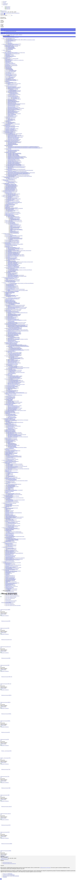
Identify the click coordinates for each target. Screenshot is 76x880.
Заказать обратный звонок (5, 12)
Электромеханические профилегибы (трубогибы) (18, 329)
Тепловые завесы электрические (14, 160)
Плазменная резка (11, 260)
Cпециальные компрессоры (10, 187)
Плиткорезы (7, 290)
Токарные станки (8, 374)
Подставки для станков (10, 385)
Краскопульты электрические (11, 472)
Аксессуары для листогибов (15, 353)
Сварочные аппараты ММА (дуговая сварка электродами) (20, 261)
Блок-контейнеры (11, 268)
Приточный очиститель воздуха (14, 142)
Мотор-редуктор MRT (4, 665)
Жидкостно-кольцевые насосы (14, 103)
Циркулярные (8, 294)
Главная (4, 561)
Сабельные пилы (8, 495)
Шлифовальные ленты (9, 199)
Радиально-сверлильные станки (14, 332)
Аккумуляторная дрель (12, 484)
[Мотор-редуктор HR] (5, 732)
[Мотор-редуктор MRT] (5, 658)
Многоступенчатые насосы (13, 101)
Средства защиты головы (10, 552)
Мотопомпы (7, 83)
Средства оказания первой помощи (12, 528)
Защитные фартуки (9, 557)
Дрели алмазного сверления (11, 490)
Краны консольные (11, 429)
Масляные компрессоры (10, 188)
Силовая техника (6, 233)
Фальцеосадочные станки (13, 363)
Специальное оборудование (11, 388)
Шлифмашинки (8, 498)
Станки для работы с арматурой (11, 335)
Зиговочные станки (12, 351)
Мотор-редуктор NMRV (5, 609)
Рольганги (12, 304)
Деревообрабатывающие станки (11, 295)
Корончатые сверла (9, 508)
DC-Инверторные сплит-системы (14, 134)
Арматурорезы (11, 338)
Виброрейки (10, 474)
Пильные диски (8, 192)
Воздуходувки (8, 72)
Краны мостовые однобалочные (14, 456)
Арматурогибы (11, 336)
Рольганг (7, 41)
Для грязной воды (16, 97)
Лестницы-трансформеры (10, 79)
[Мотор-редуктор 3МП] (5, 787)
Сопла (11, 220)
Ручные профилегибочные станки (14, 328)
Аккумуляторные (11, 122)
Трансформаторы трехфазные (11, 245)
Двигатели (7, 62)
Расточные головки (9, 513)
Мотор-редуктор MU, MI (5, 646)
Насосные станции (14, 89)
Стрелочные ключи (11, 416)
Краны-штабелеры (12, 458)
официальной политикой (45, 867)
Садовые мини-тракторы (10, 63)
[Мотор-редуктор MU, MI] (5, 639)
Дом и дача (5, 50)
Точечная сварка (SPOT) (12, 258)
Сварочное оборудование (10, 247)
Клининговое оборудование (9, 179)
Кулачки (7, 524)
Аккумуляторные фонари (10, 503)
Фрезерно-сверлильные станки (14, 383)
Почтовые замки (8, 505)
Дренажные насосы (14, 96)
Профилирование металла (13, 316)
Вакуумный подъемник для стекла (15, 435)
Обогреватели (8, 67)
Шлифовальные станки (12, 322)
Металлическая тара (9, 35)
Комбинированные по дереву (13, 298)
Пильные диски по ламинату (14, 201)
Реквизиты (5, 4)
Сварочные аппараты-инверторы (14, 251)
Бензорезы (7, 483)
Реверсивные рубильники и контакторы (16, 289)
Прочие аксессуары (14, 232)
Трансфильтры (8, 240)
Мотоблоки (7, 76)
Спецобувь (7, 531)
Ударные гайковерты (12, 482)
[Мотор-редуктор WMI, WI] (6, 676)
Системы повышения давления (14, 91)
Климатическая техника (8, 132)
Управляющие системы (14, 212)
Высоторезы (7, 59)
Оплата (4, 2)
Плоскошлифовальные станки (11, 323)
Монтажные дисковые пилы (11, 420)
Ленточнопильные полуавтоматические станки (18, 324)
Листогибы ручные (14, 356)
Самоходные (12, 71)
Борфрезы (7, 201)
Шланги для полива (9, 69)
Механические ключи (12, 417)
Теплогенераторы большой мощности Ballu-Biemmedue (20, 176)
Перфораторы (8, 492)
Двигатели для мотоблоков (13, 209)
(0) (1, 610)
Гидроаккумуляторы (12, 86)
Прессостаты (10, 88)
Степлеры (7, 474)
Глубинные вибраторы (12, 477)
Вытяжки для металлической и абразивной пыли (18, 330)
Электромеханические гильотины (17, 372)
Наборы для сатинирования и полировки (14, 208)
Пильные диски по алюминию (14, 193)
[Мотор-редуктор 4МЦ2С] (5, 695)
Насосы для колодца (12, 114)
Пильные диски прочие (12, 198)
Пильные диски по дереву (13, 194)
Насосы (6, 85)
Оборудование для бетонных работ (12, 445)
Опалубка (7, 393)
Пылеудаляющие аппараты (10, 286)
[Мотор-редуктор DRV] (5, 621)
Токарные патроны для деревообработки (13, 512)
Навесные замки (8, 504)
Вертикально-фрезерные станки (14, 379)
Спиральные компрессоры (10, 184)
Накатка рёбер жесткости (13, 359)
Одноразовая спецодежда (10, 581)
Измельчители (8, 61)
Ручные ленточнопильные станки (14, 309)
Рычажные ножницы (12, 340)
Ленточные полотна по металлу (12, 568)
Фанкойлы (10, 168)
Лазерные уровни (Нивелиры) (11, 130)
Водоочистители (8, 66)
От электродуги (8, 530)
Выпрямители (8, 234)
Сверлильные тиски (12, 370)
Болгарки (7, 477)
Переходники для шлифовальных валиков (17, 538)
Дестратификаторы (11, 159)
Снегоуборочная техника (10, 119)
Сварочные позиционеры (13, 311)
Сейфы (6, 279)
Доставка (5, 1)
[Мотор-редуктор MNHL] (5, 713)
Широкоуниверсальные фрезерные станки (17, 410)
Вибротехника (8, 438)
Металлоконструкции (7, 28)
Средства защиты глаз (9, 553)
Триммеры (7, 118)
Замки (4, 503)
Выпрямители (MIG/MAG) (13, 254)
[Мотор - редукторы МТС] (6, 750)
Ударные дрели (11, 489)
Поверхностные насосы (12, 92)
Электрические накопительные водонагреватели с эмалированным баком (22, 146)
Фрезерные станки (9, 378)
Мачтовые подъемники (12, 424)
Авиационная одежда (9, 529)
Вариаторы (7, 463)
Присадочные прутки (14, 223)
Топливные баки (11, 274)
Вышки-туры (8, 396)
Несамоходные (13, 76)
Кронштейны (10, 49)
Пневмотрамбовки (9, 418)
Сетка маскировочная (12, 437)
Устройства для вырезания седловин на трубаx (17, 320)
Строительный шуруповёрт (10, 422)
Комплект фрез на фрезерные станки (12, 525)
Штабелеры (10, 400)
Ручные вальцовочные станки (16, 344)
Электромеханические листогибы (17, 358)
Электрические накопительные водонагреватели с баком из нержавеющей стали (24, 147)
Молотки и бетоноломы (10, 449)
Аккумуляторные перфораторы (14, 531)
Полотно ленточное (9, 206)
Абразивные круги (9, 214)
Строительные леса (9, 398)
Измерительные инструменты (9, 125)
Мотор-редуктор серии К (5, 813)
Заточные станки (8, 299)
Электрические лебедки (10, 480)
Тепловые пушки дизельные (13, 155)
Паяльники (7, 246)
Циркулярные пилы (9, 476)
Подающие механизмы (12, 256)
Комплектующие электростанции (12, 267)
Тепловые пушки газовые (13, 154)
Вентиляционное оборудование (12, 177)
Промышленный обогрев (10, 169)
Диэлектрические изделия (10, 555)
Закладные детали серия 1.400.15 (15, 34)
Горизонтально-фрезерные (13, 381)
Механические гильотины (15, 371)
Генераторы (7, 260)
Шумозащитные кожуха (12, 271)
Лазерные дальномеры (10, 127)
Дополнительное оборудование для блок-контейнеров (21, 283)
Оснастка (5, 547)
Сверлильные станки (9, 330)
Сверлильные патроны (9, 515)
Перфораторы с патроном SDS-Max (15, 532)
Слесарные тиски (11, 396)
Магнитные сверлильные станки (14, 352)
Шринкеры (10, 365)
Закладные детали (9, 33)
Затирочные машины (12, 446)
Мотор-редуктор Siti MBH (5, 850)
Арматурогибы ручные (14, 337)
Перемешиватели (8, 421)
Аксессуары (10, 118)
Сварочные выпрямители (13, 252)
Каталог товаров (6, 32)
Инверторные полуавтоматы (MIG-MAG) (16, 255)
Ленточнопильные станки (10, 301)
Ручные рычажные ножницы (13, 361)
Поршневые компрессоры (10, 180)
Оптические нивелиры (9, 128)
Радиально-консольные (10, 292)
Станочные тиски (11, 372)
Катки (6, 458)
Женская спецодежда (12, 590)
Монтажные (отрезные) (10, 289)
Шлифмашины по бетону (13, 500)
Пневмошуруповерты (9, 411)
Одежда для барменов (10, 576)
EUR (9, 7)
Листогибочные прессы (15, 354)
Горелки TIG (12, 222)
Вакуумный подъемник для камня (15, 463)
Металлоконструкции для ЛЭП (12, 37)
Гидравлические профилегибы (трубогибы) (16, 325)
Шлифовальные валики (10, 204)
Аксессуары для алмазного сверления (13, 220)
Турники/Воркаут (8, 56)
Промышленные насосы (12, 115)
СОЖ (6, 549)
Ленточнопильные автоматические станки (16, 305)
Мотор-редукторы (9, 465)
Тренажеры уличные (9, 54)
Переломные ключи (12, 414)
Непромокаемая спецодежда (11, 542)
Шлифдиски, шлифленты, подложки (13, 562)
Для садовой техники (9, 208)
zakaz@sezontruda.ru (15, 12)
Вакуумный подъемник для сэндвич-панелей (17, 434)
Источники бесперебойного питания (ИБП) (14, 244)
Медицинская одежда (9, 537)
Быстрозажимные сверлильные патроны (13, 518)
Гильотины (10, 346)
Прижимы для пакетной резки (14, 302)
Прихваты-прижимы (9, 510)
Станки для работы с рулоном (11, 366)
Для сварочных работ (10, 222)
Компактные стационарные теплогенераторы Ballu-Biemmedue (20, 170)
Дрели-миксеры (11, 524)
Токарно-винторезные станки (14, 377)
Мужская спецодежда (12, 588)
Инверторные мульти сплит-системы (15, 137)
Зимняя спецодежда (9, 543)
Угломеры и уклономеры (10, 131)
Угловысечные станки (12, 362)
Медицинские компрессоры (11, 185)
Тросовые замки (8, 506)
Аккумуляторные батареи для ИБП (12, 241)
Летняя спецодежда (9, 546)
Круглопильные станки (10, 387)
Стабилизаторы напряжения (11, 265)
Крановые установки (9, 423)
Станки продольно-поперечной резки (15, 368)
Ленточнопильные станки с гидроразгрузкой (17, 308)
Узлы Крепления (11, 47)
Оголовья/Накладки (12, 48)
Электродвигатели (9, 464)
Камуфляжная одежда (9, 540)
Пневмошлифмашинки (10, 285)
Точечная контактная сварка (14, 337)
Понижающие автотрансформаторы (15, 238)
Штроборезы (8, 509)
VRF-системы (10, 166)
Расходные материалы (7, 191)
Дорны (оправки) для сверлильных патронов (15, 557)
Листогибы (10, 352)
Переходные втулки (9, 519)
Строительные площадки (10, 403)
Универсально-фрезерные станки (14, 382)
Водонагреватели (8, 68)
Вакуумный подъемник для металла (15, 465)
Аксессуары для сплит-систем (14, 140)
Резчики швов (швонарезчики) (11, 452)
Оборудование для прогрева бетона (15, 394)
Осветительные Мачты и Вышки (12, 496)
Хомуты (9, 41)
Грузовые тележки (9, 399)
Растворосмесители (9, 457)
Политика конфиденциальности (9, 863)
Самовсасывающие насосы (13, 106)
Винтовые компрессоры (10, 183)
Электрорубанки (8, 468)
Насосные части (11, 110)
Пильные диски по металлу (13, 197)
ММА (11, 230)
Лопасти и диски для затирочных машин (19, 480)
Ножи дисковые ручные (12, 360)
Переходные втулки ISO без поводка (13, 565)
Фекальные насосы (11, 107)
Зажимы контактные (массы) (16, 229)
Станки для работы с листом (11, 342)
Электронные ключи (12, 415)
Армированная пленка (12, 405)
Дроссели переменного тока (13, 237)
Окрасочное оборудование (10, 409)
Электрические (11, 78)
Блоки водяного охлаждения (16, 226)
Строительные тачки (9, 401)
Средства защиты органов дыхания (12, 605)
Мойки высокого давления (10, 80)
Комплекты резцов (9, 514)
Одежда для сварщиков (10, 541)
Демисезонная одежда (9, 533)
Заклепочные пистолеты (10, 412)
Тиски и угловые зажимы (10, 393)
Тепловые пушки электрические (14, 153)
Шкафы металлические (10, 280)
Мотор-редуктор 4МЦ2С (5, 702)
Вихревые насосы (11, 99)
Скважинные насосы (12, 85)
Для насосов (10, 210)
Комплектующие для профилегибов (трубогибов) (18, 326)
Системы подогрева (12, 270)
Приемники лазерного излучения (12, 123)
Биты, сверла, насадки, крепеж (11, 207)
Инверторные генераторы (13, 264)
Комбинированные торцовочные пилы (16, 536)
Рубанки (7, 475)
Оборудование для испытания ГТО (12, 53)
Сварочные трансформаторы (13, 253)
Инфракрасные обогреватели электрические (17, 156)
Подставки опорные (12, 390)
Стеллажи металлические (10, 31)
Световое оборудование (8, 460)
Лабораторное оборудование (8, 190)
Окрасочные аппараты (9, 451)
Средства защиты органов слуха (12, 595)
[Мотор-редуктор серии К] (6, 806)
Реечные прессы (11, 317)
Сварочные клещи (11, 259)
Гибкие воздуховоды (12, 175)
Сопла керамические (14, 233)
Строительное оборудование (8, 391)
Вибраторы (7, 454)
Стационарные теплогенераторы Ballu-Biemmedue (19, 175)
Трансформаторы (8, 236)
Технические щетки (9, 206)
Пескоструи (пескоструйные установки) (13, 455)
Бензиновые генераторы (12, 262)
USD (9, 8)
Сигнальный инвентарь (10, 556)
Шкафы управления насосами (14, 83)
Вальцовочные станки (12, 365)
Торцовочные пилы (9, 496)
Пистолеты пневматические (11, 283)
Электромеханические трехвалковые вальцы (19, 367)
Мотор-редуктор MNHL (5, 720)
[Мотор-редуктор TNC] (5, 769)
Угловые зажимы (11, 373)
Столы (9, 389)
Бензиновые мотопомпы (13, 84)
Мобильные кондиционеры (13, 138)
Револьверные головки (10, 563)
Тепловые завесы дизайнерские (14, 165)
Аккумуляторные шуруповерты (12, 502)
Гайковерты (7, 413)
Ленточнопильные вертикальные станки (16, 306)
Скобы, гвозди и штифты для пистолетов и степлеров (16, 420)
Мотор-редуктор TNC (4, 776)
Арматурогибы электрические (14, 341)
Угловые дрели (11, 488)
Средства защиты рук (9, 558)
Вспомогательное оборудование (12, 412)
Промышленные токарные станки (15, 402)
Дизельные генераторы (12, 263)
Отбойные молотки (9, 491)
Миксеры (7, 470)
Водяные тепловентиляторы (13, 158)
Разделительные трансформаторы (12, 243)
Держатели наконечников (15, 217)
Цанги (11, 234)
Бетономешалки (11, 481)
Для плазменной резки (15, 236)
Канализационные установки (14, 109)
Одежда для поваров (9, 535)
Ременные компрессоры (12, 182)
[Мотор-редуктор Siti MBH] (6, 843)
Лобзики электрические (10, 478)
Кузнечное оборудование (10, 300)
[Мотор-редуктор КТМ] (5, 825)
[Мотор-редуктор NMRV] (5, 602)
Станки (4, 297)
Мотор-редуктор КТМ (4, 832)
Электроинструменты (7, 497)
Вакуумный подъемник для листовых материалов (18, 468)
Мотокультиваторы (9, 82)
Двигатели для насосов (12, 112)
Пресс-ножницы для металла (13, 339)
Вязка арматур (8, 437)
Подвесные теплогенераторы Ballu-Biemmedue (17, 171)
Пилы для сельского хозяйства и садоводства (14, 60)
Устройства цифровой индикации (12, 287)
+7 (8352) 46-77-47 (4, 11)
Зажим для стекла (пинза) (10, 430)
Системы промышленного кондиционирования (15, 164)
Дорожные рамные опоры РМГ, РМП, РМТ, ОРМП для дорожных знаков (21, 30)
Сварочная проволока (14, 219)
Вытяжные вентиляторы (13, 144)
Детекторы (7, 127)
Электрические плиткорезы (13, 291)
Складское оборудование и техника (10, 277)
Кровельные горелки (9, 459)
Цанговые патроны (9, 511)
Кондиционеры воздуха (10, 133)
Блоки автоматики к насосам (13, 111)
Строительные (10, 178)
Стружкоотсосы (8, 293)
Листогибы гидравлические (15, 355)
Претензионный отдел (7, 862)
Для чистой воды (15, 98)
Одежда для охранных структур (11, 539)
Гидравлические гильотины (16, 370)
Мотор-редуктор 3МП (4, 795)
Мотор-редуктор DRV (4, 628)
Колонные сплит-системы (13, 139)
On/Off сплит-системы (12, 136)
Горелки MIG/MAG (11, 216)
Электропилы (8, 124)
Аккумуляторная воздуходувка (12, 505)
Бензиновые (10, 75)
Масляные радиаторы (12, 151)
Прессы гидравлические (12, 315)
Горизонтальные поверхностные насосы (16, 108)
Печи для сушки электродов (13, 248)
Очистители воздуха (12, 143)
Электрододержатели (14, 240)
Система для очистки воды (11, 64)
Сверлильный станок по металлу (14, 333)
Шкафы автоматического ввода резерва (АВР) (18, 290)
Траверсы (9, 51)
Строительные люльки (9, 402)
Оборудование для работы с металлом (13, 310)
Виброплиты (10, 440)
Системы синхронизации (13, 272)
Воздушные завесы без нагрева (14, 162)
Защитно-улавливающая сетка (14, 406)
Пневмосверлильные (9, 284)
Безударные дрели (11, 485)
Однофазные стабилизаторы (14, 279)
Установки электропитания (10, 235)
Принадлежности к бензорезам (14, 484)
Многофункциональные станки (14, 314)
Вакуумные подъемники (10, 431)
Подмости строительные (10, 397)
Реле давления (10, 116)
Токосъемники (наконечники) (16, 229)
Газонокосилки (8, 73)
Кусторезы (7, 64)
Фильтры (7, 211)
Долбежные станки (11, 313)
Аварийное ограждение (12, 407)
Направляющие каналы (15, 226)
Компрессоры (5, 179)
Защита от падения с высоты (11, 594)
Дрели (6, 483)
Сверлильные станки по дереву (14, 297)
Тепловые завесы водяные (13, 161)
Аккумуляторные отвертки (10, 479)
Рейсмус (9, 296)
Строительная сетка (9, 404)
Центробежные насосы (12, 100)
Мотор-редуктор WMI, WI (5, 683)
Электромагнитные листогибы (16, 357)
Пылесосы (7, 177)
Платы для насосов (11, 117)
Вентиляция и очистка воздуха (11, 141)
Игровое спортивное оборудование (10, 52)
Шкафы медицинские (9, 278)
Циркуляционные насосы (15, 94)
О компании (5, 3)
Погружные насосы (12, 95)
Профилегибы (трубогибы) (10, 324)
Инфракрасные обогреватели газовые (15, 157)
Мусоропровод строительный (11, 58)
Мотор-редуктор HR (4, 739)
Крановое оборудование (12, 428)
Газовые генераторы (12, 261)
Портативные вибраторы (13, 439)
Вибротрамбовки (11, 443)
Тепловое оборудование (10, 152)
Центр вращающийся (9, 561)
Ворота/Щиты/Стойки (9, 55)
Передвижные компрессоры (11, 186)
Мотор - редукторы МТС (5, 757)
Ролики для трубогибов (15, 327)
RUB (9, 6)
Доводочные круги (9, 203)
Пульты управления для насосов (14, 113)
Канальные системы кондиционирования (16, 169)
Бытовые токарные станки (13, 375)
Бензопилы (7, 71)
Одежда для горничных (10, 536)
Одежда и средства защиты (8, 527)
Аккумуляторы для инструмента (11, 239)
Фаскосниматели (11, 321)
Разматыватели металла (12, 367)
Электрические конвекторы (13, 149)
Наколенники (8, 554)
